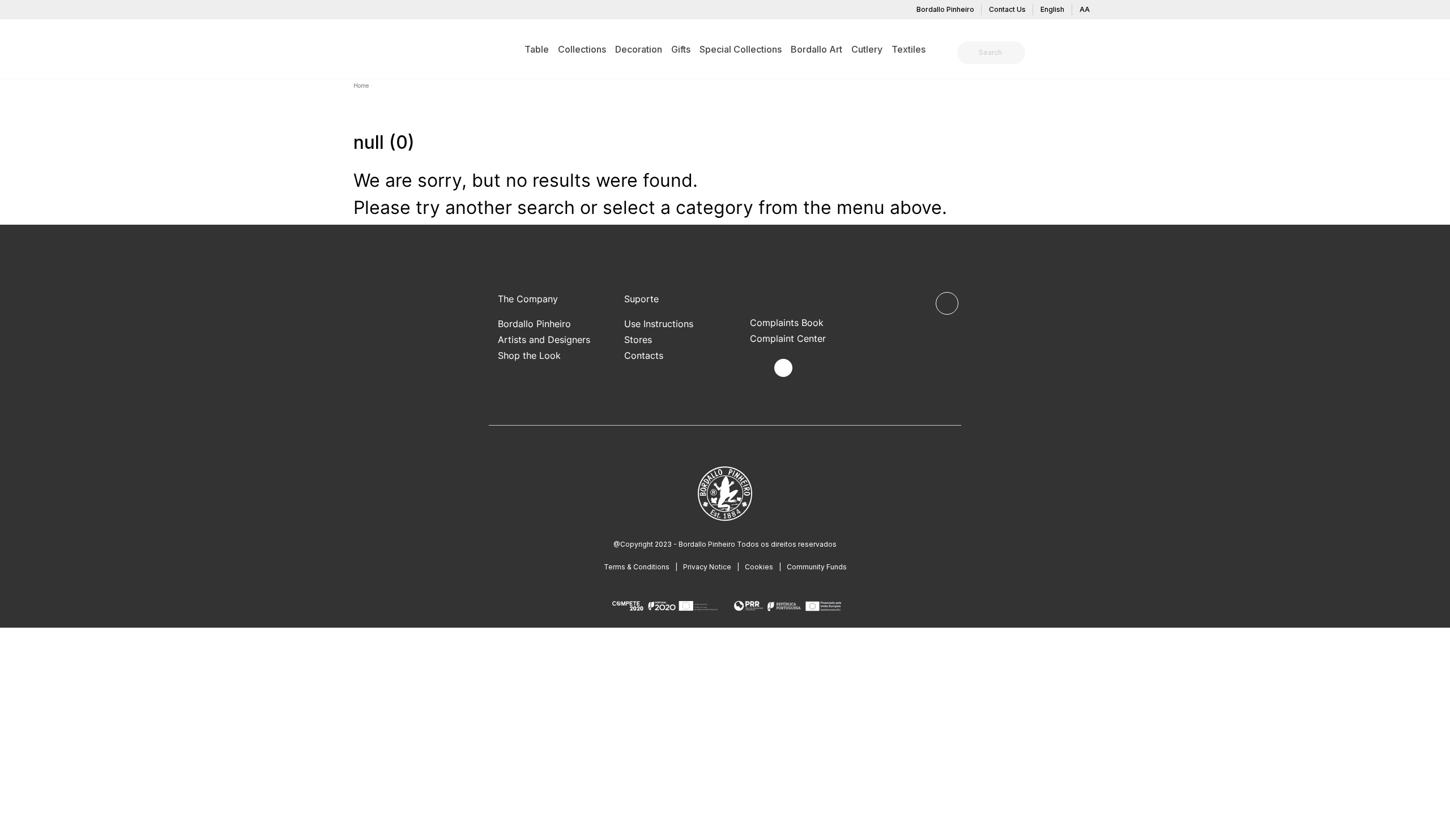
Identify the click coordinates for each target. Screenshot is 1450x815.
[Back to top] (947, 303)
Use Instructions (658, 323)
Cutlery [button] (866, 49)
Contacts (643, 355)
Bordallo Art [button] (816, 49)
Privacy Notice (707, 567)
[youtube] (810, 368)
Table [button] (536, 49)
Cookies (759, 567)
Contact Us (1007, 9)
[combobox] (998, 53)
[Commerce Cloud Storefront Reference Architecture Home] (371, 49)
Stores (638, 339)
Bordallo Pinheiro (945, 9)
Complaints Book (787, 322)
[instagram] (783, 368)
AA (1085, 9)
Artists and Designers (544, 339)
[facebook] (757, 368)
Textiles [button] (909, 49)
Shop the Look (529, 355)
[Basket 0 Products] (1092, 53)
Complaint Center (788, 338)
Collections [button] (582, 49)
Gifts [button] (680, 49)
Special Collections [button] (741, 49)
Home (361, 85)
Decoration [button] (638, 49)
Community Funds (817, 567)
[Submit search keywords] (969, 52)
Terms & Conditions (636, 567)
